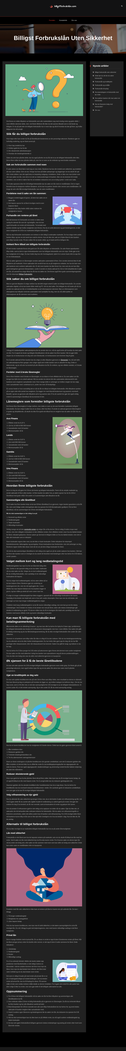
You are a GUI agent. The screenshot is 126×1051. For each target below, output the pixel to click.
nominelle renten (30, 529)
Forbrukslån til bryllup (102, 88)
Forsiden (52, 20)
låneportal (64, 360)
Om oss (74, 20)
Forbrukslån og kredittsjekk (103, 81)
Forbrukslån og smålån (102, 85)
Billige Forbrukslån (25, 274)
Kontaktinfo (63, 20)
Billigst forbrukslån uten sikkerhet (105, 72)
